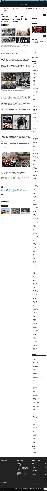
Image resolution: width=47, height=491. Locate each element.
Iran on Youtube (35, 391)
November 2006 (35, 327)
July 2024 (34, 77)
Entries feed (34, 449)
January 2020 (35, 152)
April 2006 (34, 337)
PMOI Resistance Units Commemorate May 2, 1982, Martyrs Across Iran (39, 50)
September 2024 (35, 74)
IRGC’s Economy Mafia (36, 402)
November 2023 (35, 88)
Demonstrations (35, 376)
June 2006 (34, 334)
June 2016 (34, 211)
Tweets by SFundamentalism (36, 20)
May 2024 (34, 80)
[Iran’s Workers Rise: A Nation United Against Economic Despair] (5, 211)
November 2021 (35, 121)
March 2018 (34, 182)
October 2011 (35, 268)
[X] (4, 0)
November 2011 (35, 266)
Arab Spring (34, 367)
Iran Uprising (35, 392)
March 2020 (34, 149)
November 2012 (35, 250)
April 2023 (34, 98)
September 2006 (35, 330)
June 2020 (34, 145)
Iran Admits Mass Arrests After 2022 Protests (38, 47)
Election (34, 381)
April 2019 (34, 164)
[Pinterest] (6, 25)
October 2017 (35, 189)
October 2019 (35, 156)
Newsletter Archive (36, 417)
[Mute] (43, 32)
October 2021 (35, 123)
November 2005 (35, 344)
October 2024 (35, 73)
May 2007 (34, 319)
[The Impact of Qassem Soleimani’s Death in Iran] (19, 468)
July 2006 (34, 333)
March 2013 (34, 244)
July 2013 (34, 239)
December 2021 (35, 120)
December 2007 (35, 309)
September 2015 (35, 222)
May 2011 (34, 275)
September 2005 (35, 346)
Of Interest (34, 420)
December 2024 (35, 70)
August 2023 (35, 92)
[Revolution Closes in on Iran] (19, 464)
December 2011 (35, 265)
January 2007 (35, 324)
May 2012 (34, 258)
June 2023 (34, 95)
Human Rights (35, 387)
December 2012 (35, 248)
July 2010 (34, 284)
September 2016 (35, 207)
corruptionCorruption (36, 374)
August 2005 (35, 348)
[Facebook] (3, 0)
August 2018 (35, 175)
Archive (34, 369)
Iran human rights (9, 194)
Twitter (9, 189)
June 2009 (34, 298)
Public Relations (35, 427)
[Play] (33, 32)
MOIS (33, 413)
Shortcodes (34, 432)
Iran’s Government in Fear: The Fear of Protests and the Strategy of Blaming (15, 216)
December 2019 (35, 153)
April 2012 (34, 259)
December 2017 (35, 186)
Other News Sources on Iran (37, 421)
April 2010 (34, 288)
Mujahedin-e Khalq (22, 194)
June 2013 (34, 240)
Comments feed (35, 451)
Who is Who (34, 439)
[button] (1, 0)
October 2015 (35, 221)
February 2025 (35, 67)
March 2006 (34, 338)
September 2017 (35, 190)
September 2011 (35, 269)
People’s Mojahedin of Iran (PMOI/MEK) (7, 176)
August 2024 (35, 76)
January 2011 (35, 279)
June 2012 (34, 257)
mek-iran (34, 412)
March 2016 (34, 215)
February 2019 (35, 167)
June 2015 (34, 226)
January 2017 (35, 201)
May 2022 (34, 113)
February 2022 (35, 117)
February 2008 (35, 306)
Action (34, 358)
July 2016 (34, 210)
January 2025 (35, 69)
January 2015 (35, 233)
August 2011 (35, 270)
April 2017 (34, 197)
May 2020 (34, 146)
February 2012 (35, 262)
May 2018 (34, 179)
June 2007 (34, 317)
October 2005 (35, 345)
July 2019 (34, 160)
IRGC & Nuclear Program (36, 398)
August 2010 (35, 283)
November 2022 (35, 105)
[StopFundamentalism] (23, 4)
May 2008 (34, 304)
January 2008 (35, 308)
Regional (34, 428)
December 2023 (35, 87)
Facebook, (8, 190)
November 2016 (35, 204)
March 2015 (34, 230)
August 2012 (35, 254)
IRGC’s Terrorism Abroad (36, 406)
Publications (41, 8)
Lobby (34, 409)
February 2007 (35, 323)
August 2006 (35, 331)
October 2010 (35, 280)
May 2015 (34, 228)
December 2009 (35, 290)
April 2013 (34, 243)
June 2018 (34, 178)
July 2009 (34, 297)
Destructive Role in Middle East (37, 377)
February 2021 (35, 134)
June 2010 (34, 286)
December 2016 (35, 203)
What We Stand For (19, 8)
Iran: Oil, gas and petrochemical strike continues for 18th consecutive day (26, 473)
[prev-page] (1, 218)
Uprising (34, 438)
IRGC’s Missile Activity (36, 403)
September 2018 (35, 174)
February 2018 (35, 183)
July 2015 (34, 225)
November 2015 (35, 219)
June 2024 (34, 78)
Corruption (5, 194)
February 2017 (35, 200)
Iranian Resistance (35, 394)
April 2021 (34, 131)
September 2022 (35, 107)
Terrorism (34, 434)
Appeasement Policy (36, 366)
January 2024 (35, 85)
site (2, 190)
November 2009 (35, 291)
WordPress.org (35, 452)
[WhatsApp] (8, 25)
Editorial (34, 380)
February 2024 (35, 84)
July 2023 (34, 94)
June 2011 (34, 273)
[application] (39, 29)
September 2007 (35, 313)
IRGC (36, 8)
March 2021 (34, 132)
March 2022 (34, 116)
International (35, 388)
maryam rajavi (14, 194)
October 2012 (35, 251)
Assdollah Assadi (35, 370)
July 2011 (34, 272)
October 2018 (35, 172)
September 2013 (35, 237)
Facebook (13, 189)
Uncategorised (35, 435)
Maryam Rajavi (35, 410)
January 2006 (35, 341)
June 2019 (34, 161)
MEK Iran (18, 194)
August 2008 (35, 301)
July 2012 (34, 255)
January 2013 (35, 247)
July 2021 (34, 127)
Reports (34, 431)
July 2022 (34, 110)
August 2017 (35, 192)
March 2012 (34, 261)
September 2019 (35, 157)
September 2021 (35, 124)
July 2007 (34, 316)
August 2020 (35, 142)
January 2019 (35, 168)
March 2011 (34, 277)
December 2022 (35, 103)
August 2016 (35, 208)
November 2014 (35, 236)
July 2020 (34, 143)
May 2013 (34, 241)
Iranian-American (35, 395)
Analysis (34, 363)
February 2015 (35, 232)
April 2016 (34, 214)
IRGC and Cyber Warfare (36, 399)
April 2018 (34, 181)
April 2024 (34, 81)
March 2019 (34, 165)
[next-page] (3, 218)
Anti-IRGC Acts (35, 365)
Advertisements (35, 362)
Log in (34, 448)
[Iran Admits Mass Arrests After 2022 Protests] (25, 211)
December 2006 (35, 326)
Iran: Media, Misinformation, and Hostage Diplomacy (39, 53)
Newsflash (34, 416)
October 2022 (35, 106)
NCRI (11, 190)
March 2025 (34, 66)
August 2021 (35, 125)
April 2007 (34, 320)
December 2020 (35, 136)
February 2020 (35, 150)
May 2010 (34, 287)
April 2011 (34, 276)
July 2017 (34, 193)
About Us (8, 8)
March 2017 (34, 199)
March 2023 (34, 99)
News (13, 8)
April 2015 (34, 229)
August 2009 (35, 295)
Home (5, 8)
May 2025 (34, 63)
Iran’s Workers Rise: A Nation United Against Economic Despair (5, 216)
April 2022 (34, 114)
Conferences (35, 373)
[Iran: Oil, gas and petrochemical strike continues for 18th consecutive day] (19, 473)
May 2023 (34, 96)
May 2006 (34, 335)
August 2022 (35, 109)
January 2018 (35, 185)
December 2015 (35, 218)
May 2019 (34, 163)
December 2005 (35, 342)
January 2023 (35, 102)
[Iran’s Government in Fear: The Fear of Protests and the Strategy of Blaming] (15, 211)
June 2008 (34, 302)
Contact (5, 10)
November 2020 (35, 138)
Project (34, 424)
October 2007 (35, 312)
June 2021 (34, 128)
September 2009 (35, 294)
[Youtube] (6, 0)
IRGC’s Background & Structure (37, 401)
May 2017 (34, 196)
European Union (35, 383)
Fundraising (34, 384)
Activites (34, 359)
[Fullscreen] (44, 32)
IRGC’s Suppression (36, 405)
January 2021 (35, 135)
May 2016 (34, 212)
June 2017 (34, 194)
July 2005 (34, 349)
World (34, 442)
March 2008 (34, 305)
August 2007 (35, 315)
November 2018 (35, 171)
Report (34, 430)
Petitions (34, 423)
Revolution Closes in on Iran (25, 463)
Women (34, 441)
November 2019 (11, 144)
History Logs (34, 385)
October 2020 (35, 139)
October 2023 (35, 89)
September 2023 (35, 91)
